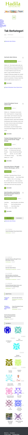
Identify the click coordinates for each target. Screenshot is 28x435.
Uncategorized (13, 61)
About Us (6, 433)
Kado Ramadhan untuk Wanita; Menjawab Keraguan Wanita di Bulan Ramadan (12, 194)
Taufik (19, 383)
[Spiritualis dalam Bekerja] (14, 48)
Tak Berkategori (7, 61)
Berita (1, 24)
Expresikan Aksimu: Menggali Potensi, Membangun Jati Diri (11, 167)
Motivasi (1, 22)
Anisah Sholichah (19, 421)
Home (1, 19)
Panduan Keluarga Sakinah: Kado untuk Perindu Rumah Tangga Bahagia (12, 139)
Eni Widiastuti (8, 341)
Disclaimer (12, 433)
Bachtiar (10, 370)
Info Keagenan (3, 26)
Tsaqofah (2, 21)
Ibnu (19, 339)
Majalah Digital (3, 25)
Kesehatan (2, 23)
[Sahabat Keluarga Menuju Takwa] (13, 5)
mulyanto (19, 370)
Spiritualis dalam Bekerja (10, 57)
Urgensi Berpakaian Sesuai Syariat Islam (11, 104)
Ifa (10, 408)
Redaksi (17, 355)
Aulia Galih (19, 396)
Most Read (9, 218)
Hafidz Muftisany (10, 396)
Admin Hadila (10, 383)
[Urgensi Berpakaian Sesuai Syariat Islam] (14, 94)
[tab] (9, 218)
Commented (19, 218)
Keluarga (2, 20)
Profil (1, 27)
